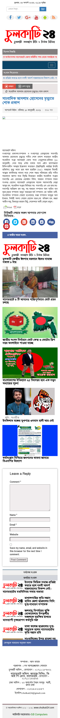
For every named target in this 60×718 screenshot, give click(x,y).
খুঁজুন (43, 9)
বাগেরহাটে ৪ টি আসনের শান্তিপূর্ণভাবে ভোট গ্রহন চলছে (29, 301)
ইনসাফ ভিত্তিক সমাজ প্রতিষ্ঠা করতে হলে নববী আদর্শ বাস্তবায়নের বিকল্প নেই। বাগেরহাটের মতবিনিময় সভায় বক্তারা (29, 586)
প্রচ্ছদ (10, 86)
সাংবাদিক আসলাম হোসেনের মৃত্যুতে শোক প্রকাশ (28, 100)
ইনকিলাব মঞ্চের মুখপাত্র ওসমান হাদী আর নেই (28, 420)
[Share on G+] (24, 222)
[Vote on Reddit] (41, 222)
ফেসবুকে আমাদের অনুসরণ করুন (17, 642)
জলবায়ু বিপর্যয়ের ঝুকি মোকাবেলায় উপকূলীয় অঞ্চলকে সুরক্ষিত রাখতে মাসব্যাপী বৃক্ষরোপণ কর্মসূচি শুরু (27, 615)
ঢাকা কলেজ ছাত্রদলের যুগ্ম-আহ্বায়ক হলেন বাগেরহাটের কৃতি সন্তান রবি (39, 629)
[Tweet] (15, 222)
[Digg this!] (51, 222)
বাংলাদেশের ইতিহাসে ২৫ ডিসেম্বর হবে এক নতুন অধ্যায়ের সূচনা (29, 381)
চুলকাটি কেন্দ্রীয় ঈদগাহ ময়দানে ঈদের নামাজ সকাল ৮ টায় (27, 260)
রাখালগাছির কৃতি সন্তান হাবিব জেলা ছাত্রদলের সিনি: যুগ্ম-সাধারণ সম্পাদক (40, 601)
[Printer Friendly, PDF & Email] (12, 207)
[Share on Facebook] (6, 222)
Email (13, 524)
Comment (15, 482)
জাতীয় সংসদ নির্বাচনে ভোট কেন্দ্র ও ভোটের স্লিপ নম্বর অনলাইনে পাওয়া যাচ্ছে (29, 341)
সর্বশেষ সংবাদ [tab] (30, 572)
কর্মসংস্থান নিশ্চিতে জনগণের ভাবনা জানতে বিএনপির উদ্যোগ (26, 459)
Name (13, 515)
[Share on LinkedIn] (33, 222)
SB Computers (39, 714)
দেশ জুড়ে (26, 86)
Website (14, 534)
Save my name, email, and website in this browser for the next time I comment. (28, 551)
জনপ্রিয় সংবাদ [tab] (30, 577)
